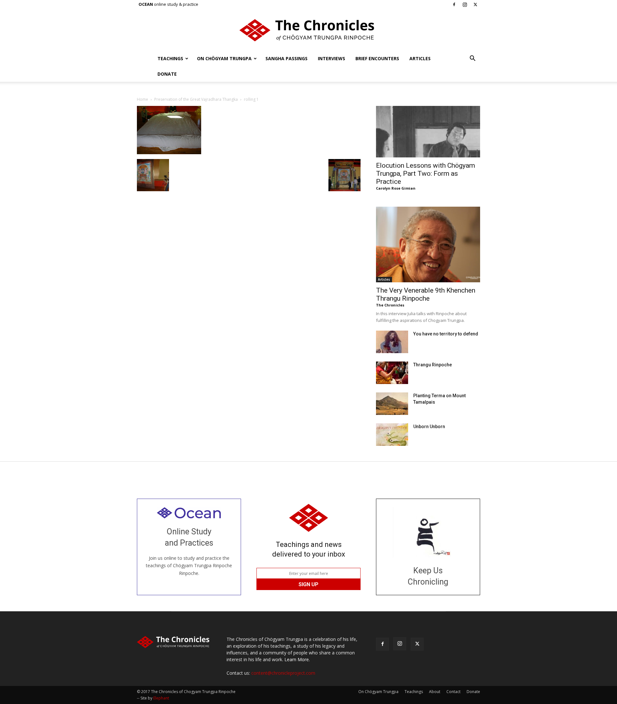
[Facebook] (454, 4)
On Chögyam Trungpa (224, 58)
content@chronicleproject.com (283, 673)
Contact (453, 691)
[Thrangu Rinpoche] (392, 372)
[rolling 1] (169, 152)
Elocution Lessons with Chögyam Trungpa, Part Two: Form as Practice (425, 173)
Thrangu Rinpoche (432, 364)
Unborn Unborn (429, 426)
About (434, 691)
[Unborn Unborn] (392, 434)
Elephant (161, 698)
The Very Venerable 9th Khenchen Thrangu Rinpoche (425, 294)
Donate (167, 74)
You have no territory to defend (445, 333)
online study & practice (168, 4)
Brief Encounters (377, 58)
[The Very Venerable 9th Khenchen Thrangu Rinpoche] (428, 244)
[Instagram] (464, 4)
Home (142, 99)
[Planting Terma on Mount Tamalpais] (392, 403)
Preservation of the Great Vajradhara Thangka (196, 99)
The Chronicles (390, 305)
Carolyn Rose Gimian (396, 188)
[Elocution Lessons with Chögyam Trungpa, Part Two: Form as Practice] (428, 131)
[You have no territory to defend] (392, 342)
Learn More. (297, 659)
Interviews (331, 58)
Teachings (170, 58)
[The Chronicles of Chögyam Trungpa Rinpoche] (308, 30)
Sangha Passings (286, 58)
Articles (420, 58)
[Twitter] (475, 4)
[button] (472, 59)
